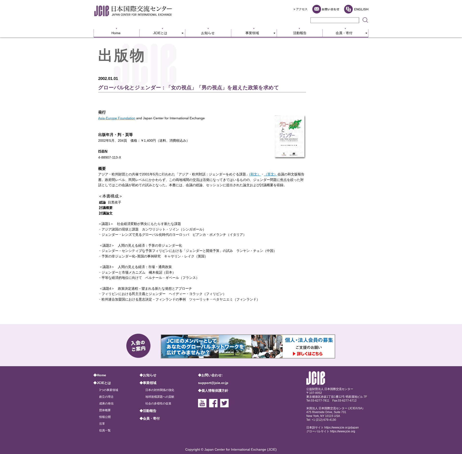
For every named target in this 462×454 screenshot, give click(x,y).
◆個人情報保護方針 (213, 390)
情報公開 (105, 417)
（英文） (270, 174)
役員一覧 (105, 430)
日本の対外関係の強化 (159, 390)
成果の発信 (106, 403)
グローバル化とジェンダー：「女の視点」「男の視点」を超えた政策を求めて (188, 87)
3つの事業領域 (108, 390)
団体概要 (105, 410)
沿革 (102, 423)
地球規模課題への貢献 (159, 396)
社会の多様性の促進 (158, 403)
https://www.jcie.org (342, 431)
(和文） (255, 174)
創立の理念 (106, 396)
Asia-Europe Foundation (116, 118)
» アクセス (301, 9)
